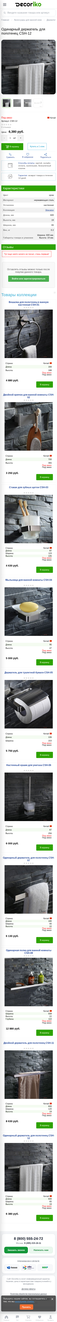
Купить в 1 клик (37, 146)
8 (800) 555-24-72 (28, 1238)
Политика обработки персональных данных (28, 1294)
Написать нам (41, 1250)
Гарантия (22, 175)
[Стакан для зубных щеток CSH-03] (28, 519)
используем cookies (24, 1301)
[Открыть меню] (4, 4)
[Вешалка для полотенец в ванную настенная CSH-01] (28, 334)
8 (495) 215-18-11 (32, 1243)
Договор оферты (29, 1289)
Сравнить (10, 157)
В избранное (27, 157)
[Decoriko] (28, 4)
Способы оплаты (26, 163)
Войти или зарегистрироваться (28, 278)
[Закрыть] (52, 1299)
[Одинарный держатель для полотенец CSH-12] (28, 1167)
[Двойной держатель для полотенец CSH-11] (28, 1074)
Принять (26, 1307)
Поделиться (45, 157)
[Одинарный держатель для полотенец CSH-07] (28, 889)
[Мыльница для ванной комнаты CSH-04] (28, 611)
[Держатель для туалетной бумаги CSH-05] (28, 704)
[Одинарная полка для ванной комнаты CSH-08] (28, 982)
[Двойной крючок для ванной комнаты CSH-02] (28, 426)
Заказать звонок (16, 1250)
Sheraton (49, 210)
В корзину (14, 146)
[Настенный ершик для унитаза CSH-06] (28, 797)
